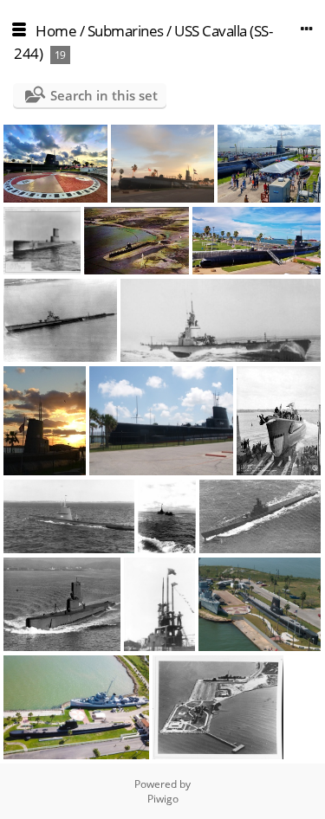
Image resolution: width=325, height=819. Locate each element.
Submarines (126, 31)
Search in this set (104, 95)
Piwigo (163, 798)
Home (56, 31)
